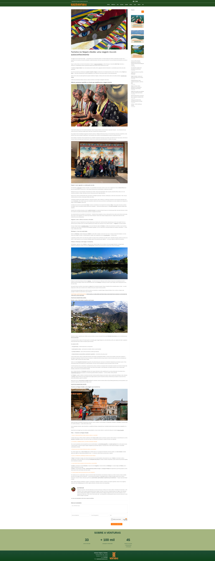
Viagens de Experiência (90, 498)
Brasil (131, 4)
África (108, 4)
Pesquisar (133, 9)
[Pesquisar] (142, 12)
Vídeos (139, 4)
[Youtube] (136, 1)
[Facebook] (133, 1)
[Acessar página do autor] (73, 489)
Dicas (135, 4)
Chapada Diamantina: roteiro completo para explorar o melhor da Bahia (137, 82)
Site (143, 4)
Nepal (85, 498)
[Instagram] (135, 1)
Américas (113, 4)
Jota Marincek (80, 487)
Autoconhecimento (78, 498)
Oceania (121, 4)
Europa (126, 4)
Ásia (118, 4)
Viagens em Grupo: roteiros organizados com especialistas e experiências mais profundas (136, 87)
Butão (83, 498)
